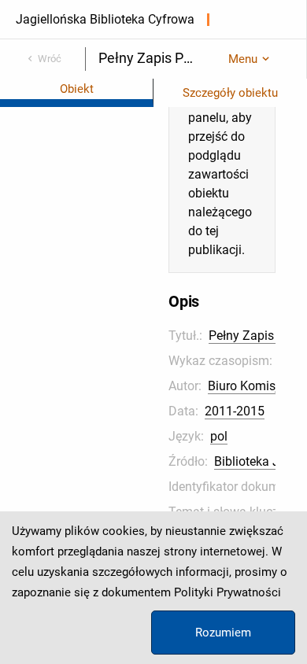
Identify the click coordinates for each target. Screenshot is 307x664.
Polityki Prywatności (227, 592)
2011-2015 (234, 411)
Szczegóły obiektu (230, 93)
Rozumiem (223, 632)
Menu (242, 59)
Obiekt (77, 89)
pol (218, 436)
